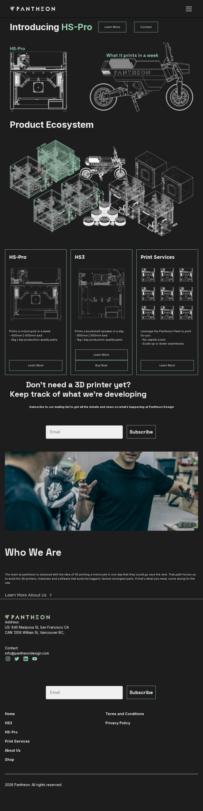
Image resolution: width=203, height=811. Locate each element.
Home (10, 714)
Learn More (112, 27)
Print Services (17, 741)
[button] (188, 9)
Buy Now (101, 365)
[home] (32, 9)
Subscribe (141, 432)
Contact (146, 27)
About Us (13, 750)
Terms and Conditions (124, 714)
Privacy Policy (117, 723)
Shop (9, 759)
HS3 (8, 723)
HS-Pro (11, 732)
